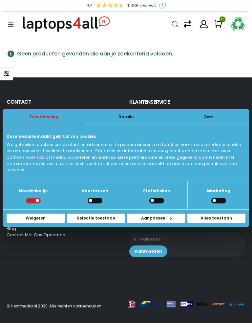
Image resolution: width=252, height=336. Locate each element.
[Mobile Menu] (13, 24)
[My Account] (204, 24)
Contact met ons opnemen (36, 235)
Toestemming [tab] (43, 116)
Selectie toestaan (96, 218)
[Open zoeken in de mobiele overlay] (175, 23)
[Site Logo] (68, 24)
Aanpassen (153, 218)
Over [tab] (208, 116)
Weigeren (36, 218)
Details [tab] (126, 116)
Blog (11, 228)
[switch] (95, 200)
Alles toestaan (216, 218)
